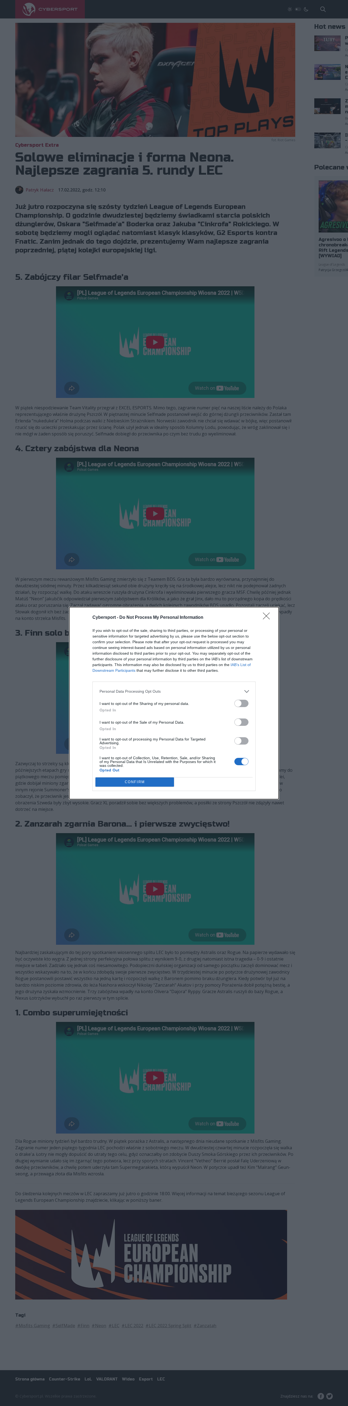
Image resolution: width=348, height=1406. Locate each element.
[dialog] (174, 703)
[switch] (241, 703)
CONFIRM (135, 782)
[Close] (268, 618)
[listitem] (174, 691)
